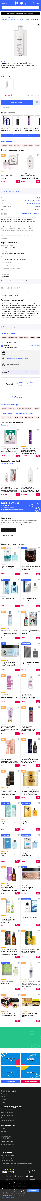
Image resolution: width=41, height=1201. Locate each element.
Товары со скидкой (30, 1081)
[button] (17, 102)
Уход (2, 17)
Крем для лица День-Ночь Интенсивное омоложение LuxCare (10, 176)
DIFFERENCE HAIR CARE (32, 200)
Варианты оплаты (7, 1112)
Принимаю (33, 1190)
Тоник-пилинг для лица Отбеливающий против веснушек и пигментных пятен (9, 633)
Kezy (16, 417)
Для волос (10, 17)
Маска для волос (27, 145)
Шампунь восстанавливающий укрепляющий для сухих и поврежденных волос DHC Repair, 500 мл (30, 177)
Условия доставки (10, 1081)
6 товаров (30, 382)
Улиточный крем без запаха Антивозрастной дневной (30, 632)
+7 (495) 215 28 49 (8, 1138)
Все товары (4, 425)
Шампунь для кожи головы (24, 408)
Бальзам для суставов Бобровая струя (29, 1015)
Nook (38, 198)
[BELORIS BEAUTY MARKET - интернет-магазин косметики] (20, 3)
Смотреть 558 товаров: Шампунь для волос (20, 13)
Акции (3, 1096)
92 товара (20, 382)
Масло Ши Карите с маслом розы (8, 1014)
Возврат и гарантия (7, 1118)
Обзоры (3, 1131)
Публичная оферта (7, 1158)
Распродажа (5, 1094)
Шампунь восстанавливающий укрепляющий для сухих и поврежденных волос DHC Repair (30, 490)
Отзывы (3, 1128)
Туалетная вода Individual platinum (28, 599)
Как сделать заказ (7, 1110)
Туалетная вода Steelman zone (28, 854)
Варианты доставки (7, 1115)
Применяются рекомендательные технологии (16, 1163)
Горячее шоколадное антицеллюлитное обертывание (30, 568)
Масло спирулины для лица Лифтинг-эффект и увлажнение (8, 920)
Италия (37, 206)
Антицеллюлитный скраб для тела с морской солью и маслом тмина (9, 664)
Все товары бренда (7, 463)
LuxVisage (17, 145)
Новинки (4, 1099)
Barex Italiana (29, 417)
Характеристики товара (11, 191)
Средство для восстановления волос (12, 19)
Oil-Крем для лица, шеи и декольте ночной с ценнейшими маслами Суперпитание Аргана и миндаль (30, 793)
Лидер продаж (6, 1102)
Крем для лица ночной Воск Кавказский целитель (30, 951)
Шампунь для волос (32, 19)
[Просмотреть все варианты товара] (38, 456)
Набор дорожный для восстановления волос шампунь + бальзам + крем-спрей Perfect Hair (10, 451)
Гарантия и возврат (9, 327)
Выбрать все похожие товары (20, 135)
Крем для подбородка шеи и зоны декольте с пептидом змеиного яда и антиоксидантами (29, 761)
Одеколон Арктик (29, 917)
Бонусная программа (8, 1120)
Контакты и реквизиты (8, 1155)
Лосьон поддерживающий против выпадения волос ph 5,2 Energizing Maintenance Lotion (9, 490)
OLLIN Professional (7, 417)
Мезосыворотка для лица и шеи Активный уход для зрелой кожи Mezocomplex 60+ (10, 697)
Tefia (21, 417)
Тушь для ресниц (7, 145)
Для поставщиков (7, 1160)
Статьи (3, 1134)
